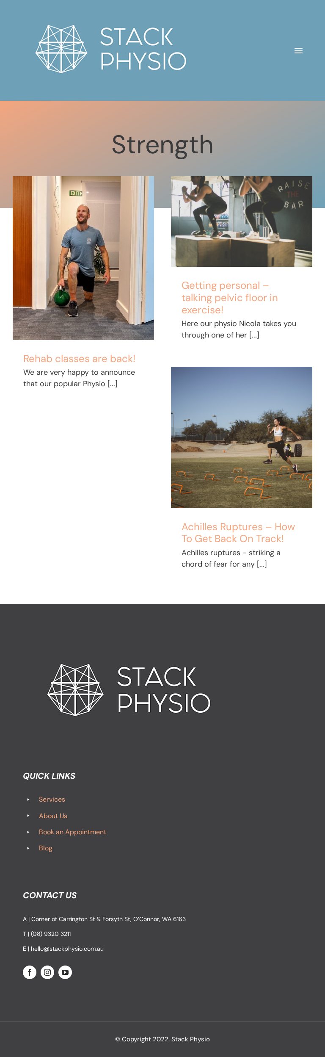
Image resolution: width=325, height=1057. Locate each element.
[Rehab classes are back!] (83, 258)
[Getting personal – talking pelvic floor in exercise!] (241, 221)
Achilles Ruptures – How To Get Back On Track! (238, 532)
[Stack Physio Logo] (111, 12)
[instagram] (47, 972)
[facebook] (29, 972)
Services (52, 799)
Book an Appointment (72, 831)
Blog (45, 848)
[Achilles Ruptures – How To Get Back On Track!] (241, 437)
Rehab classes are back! (79, 358)
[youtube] (65, 972)
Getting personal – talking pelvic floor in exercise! (230, 297)
